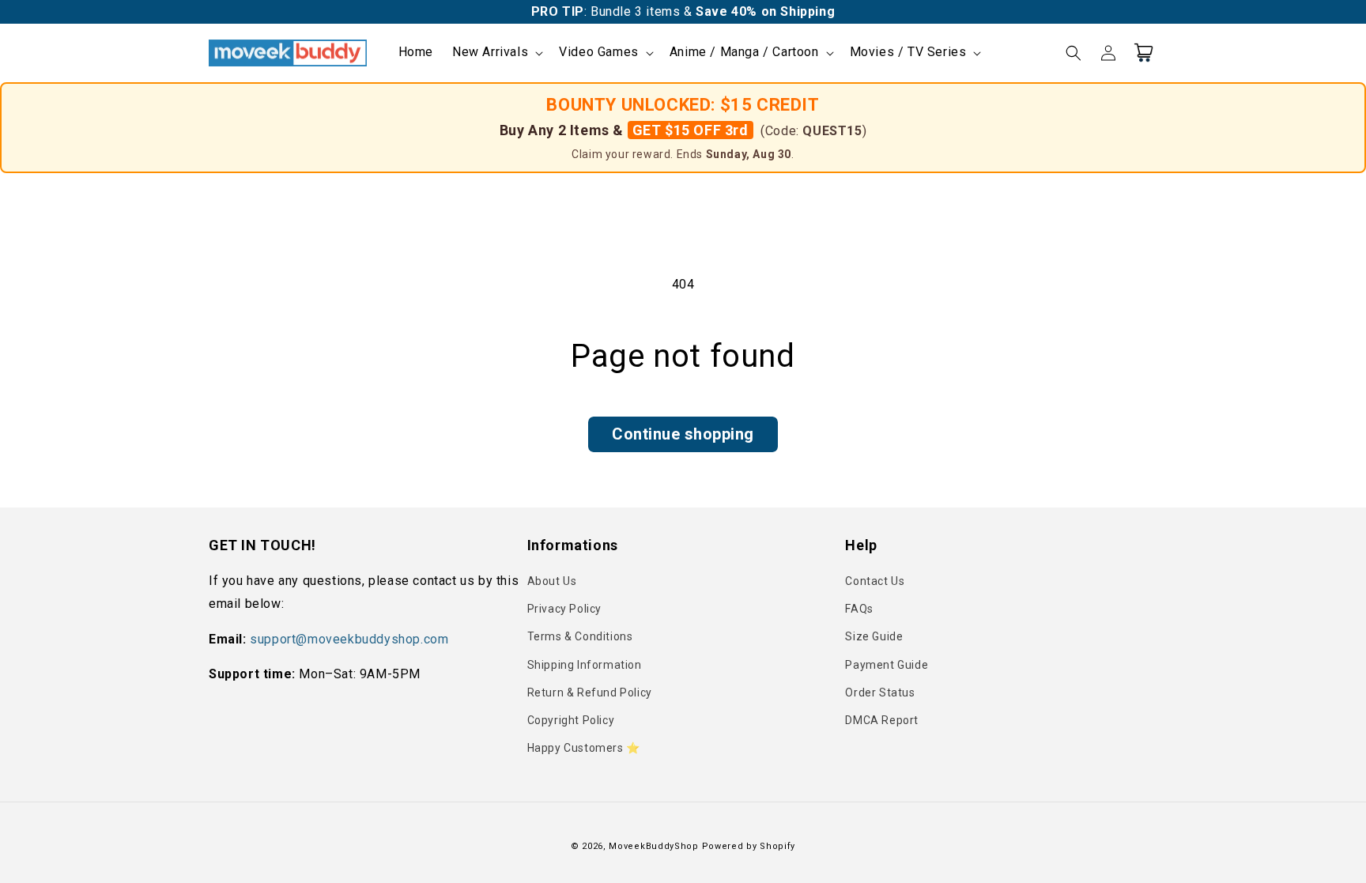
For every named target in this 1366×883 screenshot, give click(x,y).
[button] (496, 52)
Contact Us (874, 581)
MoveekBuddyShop (654, 846)
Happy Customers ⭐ (583, 747)
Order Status (880, 692)
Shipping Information (584, 664)
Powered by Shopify (749, 846)
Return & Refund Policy (589, 692)
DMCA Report (882, 720)
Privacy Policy (564, 608)
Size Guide (874, 636)
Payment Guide (886, 664)
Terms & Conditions (580, 636)
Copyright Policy (571, 720)
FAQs (859, 608)
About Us (552, 581)
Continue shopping (683, 434)
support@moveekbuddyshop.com (349, 639)
